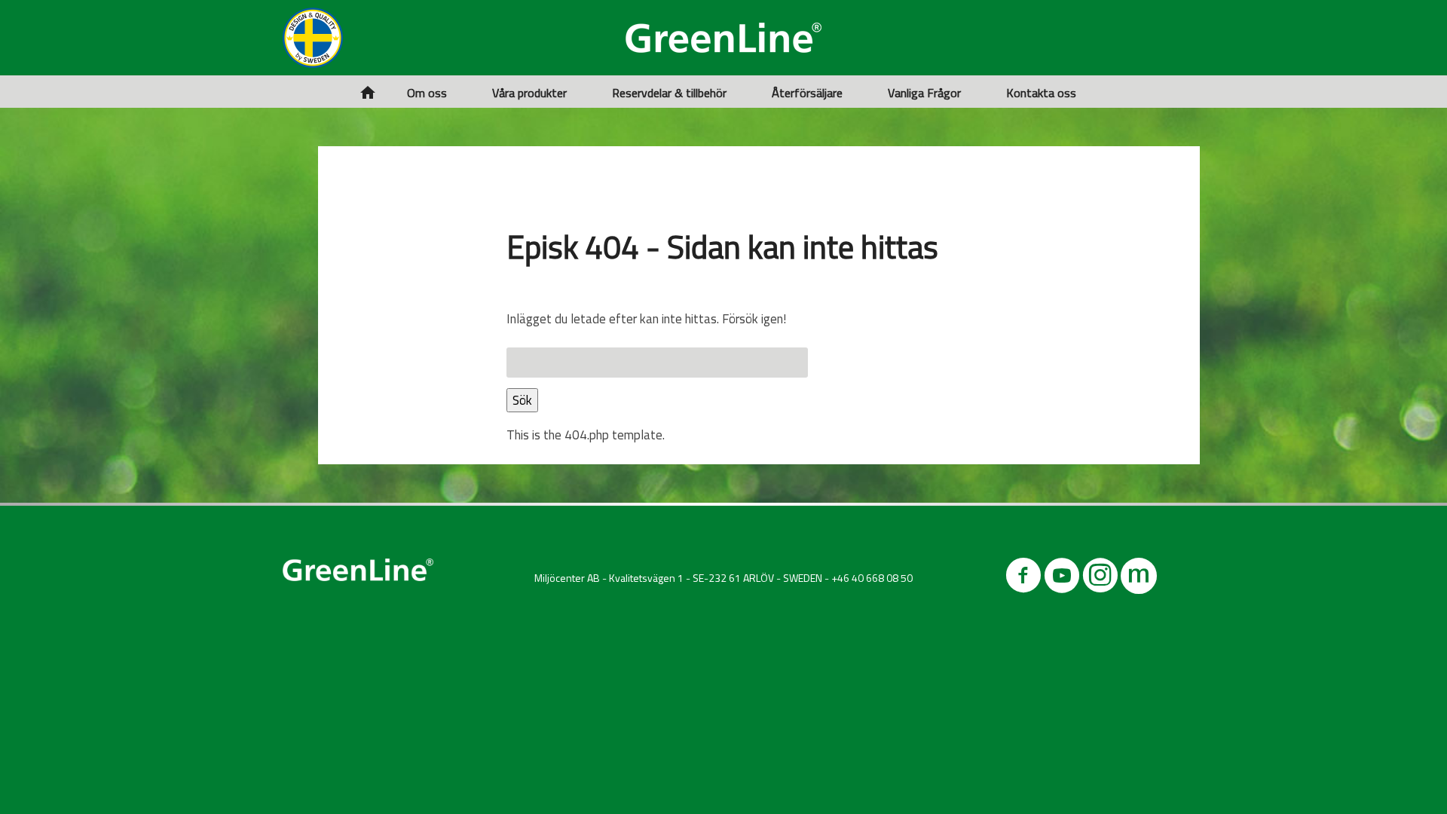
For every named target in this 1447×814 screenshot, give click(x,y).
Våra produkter (529, 93)
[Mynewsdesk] (1139, 578)
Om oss (427, 93)
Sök (522, 400)
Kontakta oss (1041, 93)
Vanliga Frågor (924, 93)
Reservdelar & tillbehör (669, 93)
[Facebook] (1023, 578)
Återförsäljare (807, 93)
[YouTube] (1062, 578)
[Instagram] (1100, 578)
